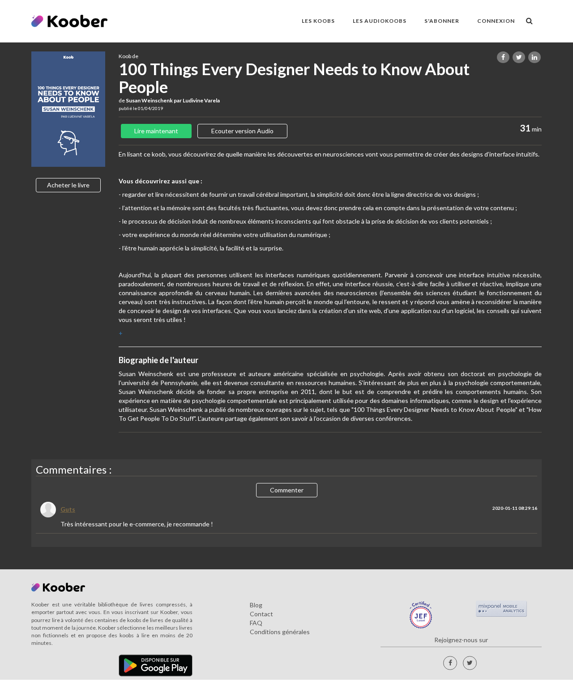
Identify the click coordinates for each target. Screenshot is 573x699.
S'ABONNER (441, 20)
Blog (256, 605)
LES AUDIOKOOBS (379, 20)
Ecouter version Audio (242, 131)
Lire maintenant (156, 131)
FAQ (256, 623)
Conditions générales (280, 631)
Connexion (496, 20)
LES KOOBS (318, 20)
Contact (261, 614)
